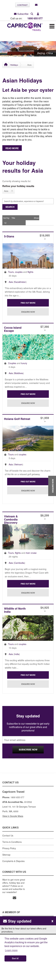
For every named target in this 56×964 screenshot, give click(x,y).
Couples (12, 363)
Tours (11, 271)
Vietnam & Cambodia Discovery (11, 519)
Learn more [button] (11, 950)
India (16, 654)
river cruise (31, 552)
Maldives (18, 373)
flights (30, 271)
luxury (24, 363)
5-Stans (9, 236)
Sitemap (6, 854)
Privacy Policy (41, 756)
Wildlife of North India (15, 610)
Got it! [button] (15, 958)
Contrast (22, 5)
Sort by (6, 218)
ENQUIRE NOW (52, 486)
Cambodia (19, 562)
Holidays (14, 64)
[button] (38, 14)
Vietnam (18, 464)
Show (36, 218)
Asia (11, 281)
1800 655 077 (35, 18)
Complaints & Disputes (13, 861)
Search (9, 206)
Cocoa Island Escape (12, 329)
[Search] (32, 14)
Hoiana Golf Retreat (17, 419)
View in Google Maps (12, 816)
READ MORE (12, 148)
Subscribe (22, 14)
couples (19, 271)
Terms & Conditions (12, 841)
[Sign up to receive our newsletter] (36, 5)
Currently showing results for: (16, 181)
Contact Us (7, 835)
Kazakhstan (20, 281)
